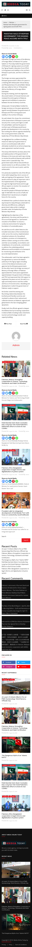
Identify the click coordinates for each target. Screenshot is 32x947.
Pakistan (12, 362)
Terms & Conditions (21, 944)
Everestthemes (6, 942)
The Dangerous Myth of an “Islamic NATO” (15, 560)
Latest (5, 362)
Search (4, 536)
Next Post (23, 324)
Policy (10, 944)
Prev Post (9, 324)
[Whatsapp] (16, 56)
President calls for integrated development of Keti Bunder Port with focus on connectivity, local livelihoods (15, 513)
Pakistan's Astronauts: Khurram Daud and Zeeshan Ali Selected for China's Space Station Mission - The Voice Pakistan (15, 587)
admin (10, 48)
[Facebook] (3, 56)
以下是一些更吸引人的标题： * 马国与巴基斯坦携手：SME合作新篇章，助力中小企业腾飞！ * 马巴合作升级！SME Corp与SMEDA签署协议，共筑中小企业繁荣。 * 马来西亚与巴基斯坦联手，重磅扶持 (15, 639)
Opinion (12, 738)
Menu (5, 16)
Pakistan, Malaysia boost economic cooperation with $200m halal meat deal (15, 647)
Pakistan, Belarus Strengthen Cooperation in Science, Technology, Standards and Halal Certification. (15, 381)
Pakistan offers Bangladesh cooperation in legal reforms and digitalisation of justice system (13, 470)
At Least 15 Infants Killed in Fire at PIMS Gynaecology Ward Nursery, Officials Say (14, 699)
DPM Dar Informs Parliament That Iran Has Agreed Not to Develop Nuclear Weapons (16, 624)
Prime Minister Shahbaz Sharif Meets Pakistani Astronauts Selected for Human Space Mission (15, 595)
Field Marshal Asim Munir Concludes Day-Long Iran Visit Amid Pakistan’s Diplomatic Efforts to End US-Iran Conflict (14, 425)
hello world (5, 621)
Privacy (4, 944)
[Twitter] (6, 56)
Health (5, 679)
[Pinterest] (13, 56)
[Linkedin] (10, 56)
